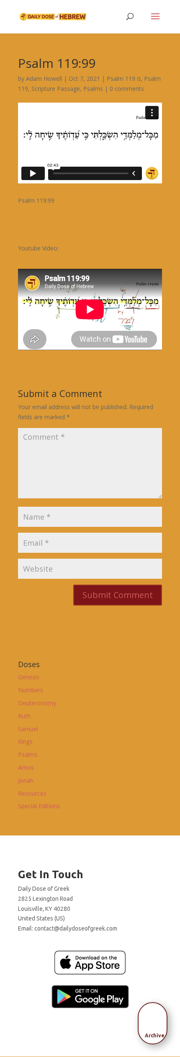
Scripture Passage (55, 89)
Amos (26, 767)
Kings (25, 741)
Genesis (28, 677)
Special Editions (39, 806)
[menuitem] (155, 1021)
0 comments (127, 89)
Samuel (28, 729)
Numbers (30, 690)
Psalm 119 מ (124, 78)
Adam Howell (44, 78)
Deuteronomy (37, 703)
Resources (32, 793)
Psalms (93, 89)
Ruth (24, 716)
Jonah (25, 780)
